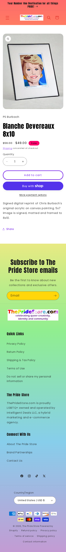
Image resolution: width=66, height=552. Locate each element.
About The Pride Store (22, 444)
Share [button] (10, 229)
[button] (7, 18)
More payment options (33, 195)
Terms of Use (16, 368)
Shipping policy (46, 536)
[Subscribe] (55, 295)
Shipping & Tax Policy (21, 360)
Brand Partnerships (19, 452)
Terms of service (24, 536)
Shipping (7, 148)
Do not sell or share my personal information (29, 379)
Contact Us (15, 460)
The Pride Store (30, 526)
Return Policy (16, 352)
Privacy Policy (16, 344)
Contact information (35, 541)
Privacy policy (49, 530)
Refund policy (29, 530)
